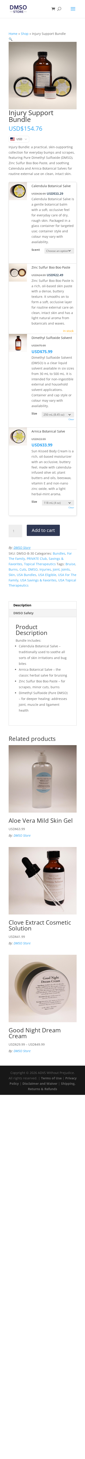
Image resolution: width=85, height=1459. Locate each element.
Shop (25, 33)
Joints (65, 569)
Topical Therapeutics (40, 564)
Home (13, 33)
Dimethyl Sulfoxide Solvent (52, 338)
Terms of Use (51, 1078)
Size (34, 413)
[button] (10, 39)
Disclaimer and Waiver (39, 1083)
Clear (71, 419)
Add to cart (43, 530)
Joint (56, 569)
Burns (13, 569)
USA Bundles (26, 575)
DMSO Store (22, 547)
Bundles (59, 553)
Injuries (45, 569)
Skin (12, 575)
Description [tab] (22, 605)
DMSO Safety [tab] (23, 613)
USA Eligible (47, 575)
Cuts (22, 569)
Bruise (70, 564)
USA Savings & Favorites (38, 580)
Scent (36, 250)
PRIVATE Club (37, 558)
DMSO (33, 569)
